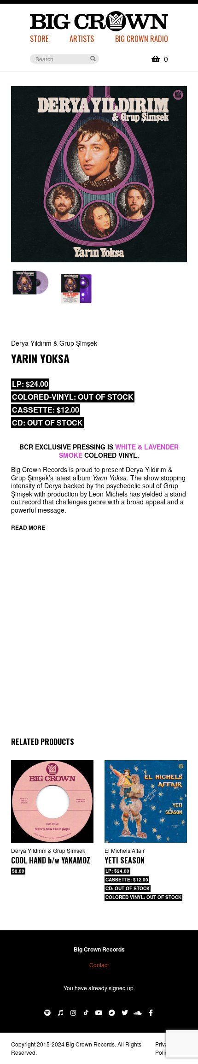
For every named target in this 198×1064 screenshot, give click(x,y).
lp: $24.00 (30, 383)
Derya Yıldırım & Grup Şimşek (54, 343)
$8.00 (18, 871)
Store (39, 38)
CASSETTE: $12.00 (126, 879)
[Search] (93, 58)
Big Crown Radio (141, 38)
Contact (99, 965)
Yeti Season (125, 860)
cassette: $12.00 (45, 409)
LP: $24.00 (117, 871)
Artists (82, 38)
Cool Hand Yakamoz (50, 860)
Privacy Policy (164, 1048)
